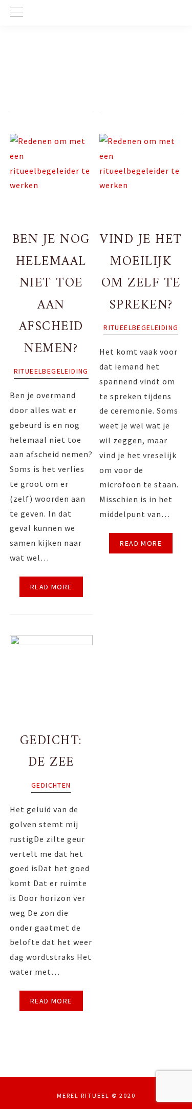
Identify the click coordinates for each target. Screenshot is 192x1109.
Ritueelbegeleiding (51, 371)
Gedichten (51, 785)
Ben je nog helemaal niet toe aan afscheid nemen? (51, 294)
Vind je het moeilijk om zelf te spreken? (141, 273)
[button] (96, 13)
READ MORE (51, 586)
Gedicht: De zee (51, 752)
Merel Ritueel (96, 74)
